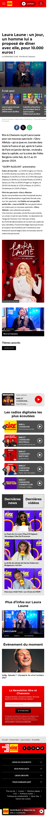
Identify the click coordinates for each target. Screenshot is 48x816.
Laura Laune (9, 630)
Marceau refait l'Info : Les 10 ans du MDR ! (22, 592)
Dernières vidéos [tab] (33, 501)
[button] (23, 74)
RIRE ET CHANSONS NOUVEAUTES (23, 399)
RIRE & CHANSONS (24, 425)
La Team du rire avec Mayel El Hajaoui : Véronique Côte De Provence (21, 535)
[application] (23, 74)
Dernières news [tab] (13, 501)
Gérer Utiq (35, 796)
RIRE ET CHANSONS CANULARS (24, 467)
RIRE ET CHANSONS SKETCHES (24, 453)
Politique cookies (26, 794)
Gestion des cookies (23, 799)
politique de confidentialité (23, 721)
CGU (15, 794)
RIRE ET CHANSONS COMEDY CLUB (26, 482)
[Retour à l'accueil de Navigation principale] (9, 3)
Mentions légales (33, 791)
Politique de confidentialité (17, 796)
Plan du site (10, 791)
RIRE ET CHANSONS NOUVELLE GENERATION (25, 441)
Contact (21, 791)
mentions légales (9, 721)
